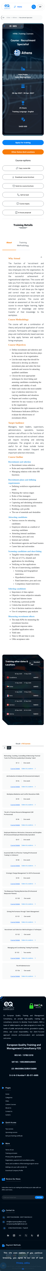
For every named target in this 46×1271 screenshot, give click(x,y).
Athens (15, 17)
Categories (8, 1097)
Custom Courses (10, 1104)
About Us (8, 1107)
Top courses (9, 1128)
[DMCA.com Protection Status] (36, 1006)
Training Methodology (23, 244)
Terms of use (9, 1149)
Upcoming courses (11, 1132)
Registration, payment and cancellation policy (19, 1160)
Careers (8, 1114)
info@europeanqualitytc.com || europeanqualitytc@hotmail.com (17, 1222)
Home (19, 7)
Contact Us (8, 1111)
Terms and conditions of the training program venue (22, 1163)
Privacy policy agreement (13, 1156)
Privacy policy (23, 1262)
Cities (8, 17)
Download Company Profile (14, 1170)
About (9, 242)
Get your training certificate (14, 1135)
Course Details (15, 768)
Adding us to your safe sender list (16, 1167)
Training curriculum (11, 1153)
